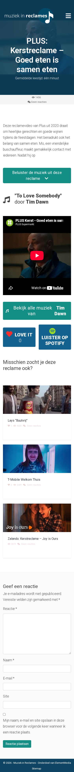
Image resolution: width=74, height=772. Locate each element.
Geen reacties (39, 101)
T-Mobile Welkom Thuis (24, 479)
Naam (8, 660)
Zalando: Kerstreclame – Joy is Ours (33, 539)
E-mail (8, 678)
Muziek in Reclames (24, 762)
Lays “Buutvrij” (17, 420)
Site (6, 696)
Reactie (10, 609)
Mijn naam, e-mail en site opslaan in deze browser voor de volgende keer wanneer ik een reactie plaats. (34, 726)
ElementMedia (63, 762)
